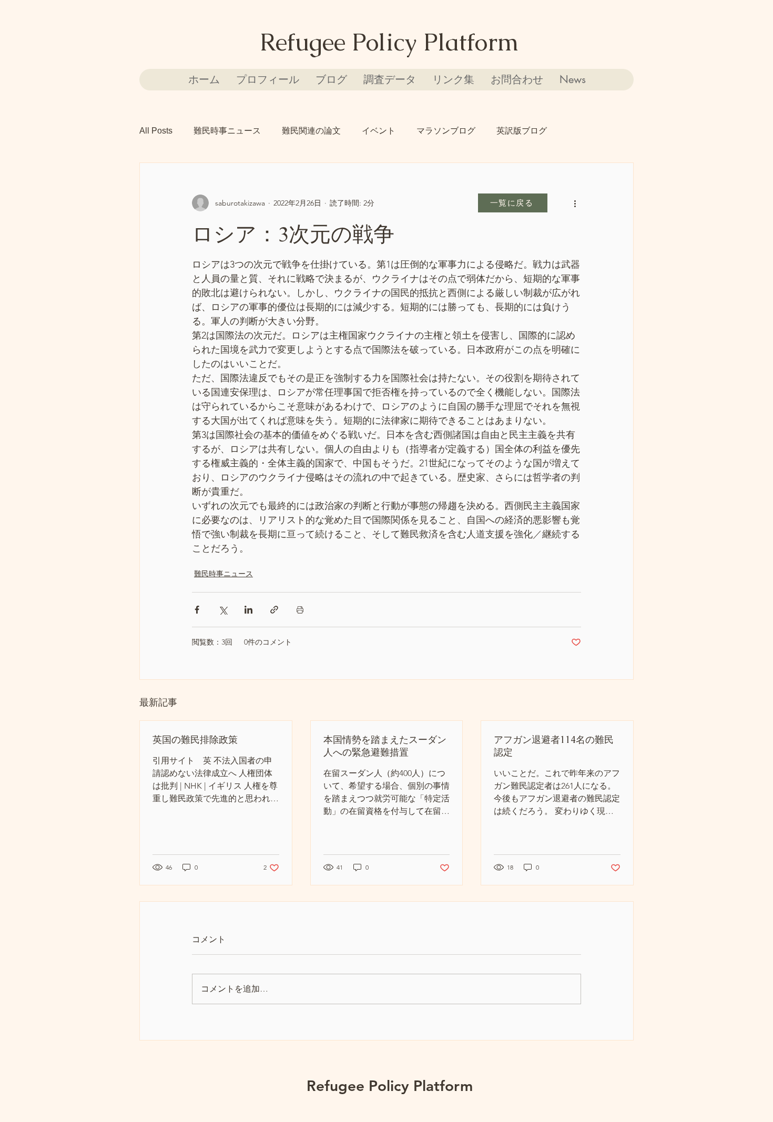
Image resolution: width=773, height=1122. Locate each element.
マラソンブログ (445, 130)
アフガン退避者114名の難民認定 (554, 745)
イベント (378, 130)
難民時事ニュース (227, 130)
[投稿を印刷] (300, 610)
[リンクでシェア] (274, 610)
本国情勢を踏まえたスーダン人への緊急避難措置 (384, 745)
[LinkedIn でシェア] (248, 610)
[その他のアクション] (574, 203)
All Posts (155, 130)
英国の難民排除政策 (195, 739)
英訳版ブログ (521, 130)
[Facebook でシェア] (197, 610)
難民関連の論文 (311, 130)
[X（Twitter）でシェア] (223, 610)
